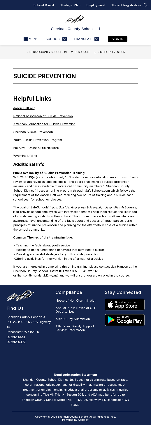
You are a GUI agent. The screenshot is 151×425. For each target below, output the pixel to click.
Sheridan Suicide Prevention (33, 132)
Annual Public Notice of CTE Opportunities (76, 309)
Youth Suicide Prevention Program (37, 140)
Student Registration (126, 5)
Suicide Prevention (112, 51)
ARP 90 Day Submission (73, 319)
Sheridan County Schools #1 (46, 51)
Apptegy (83, 419)
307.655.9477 (16, 342)
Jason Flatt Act (24, 108)
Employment (95, 5)
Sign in (118, 39)
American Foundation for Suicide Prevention (44, 124)
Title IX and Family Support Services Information (75, 328)
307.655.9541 (16, 337)
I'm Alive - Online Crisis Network (36, 148)
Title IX (59, 394)
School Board (43, 5)
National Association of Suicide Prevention (43, 116)
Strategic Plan (70, 5)
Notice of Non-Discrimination (76, 300)
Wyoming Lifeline (25, 156)
